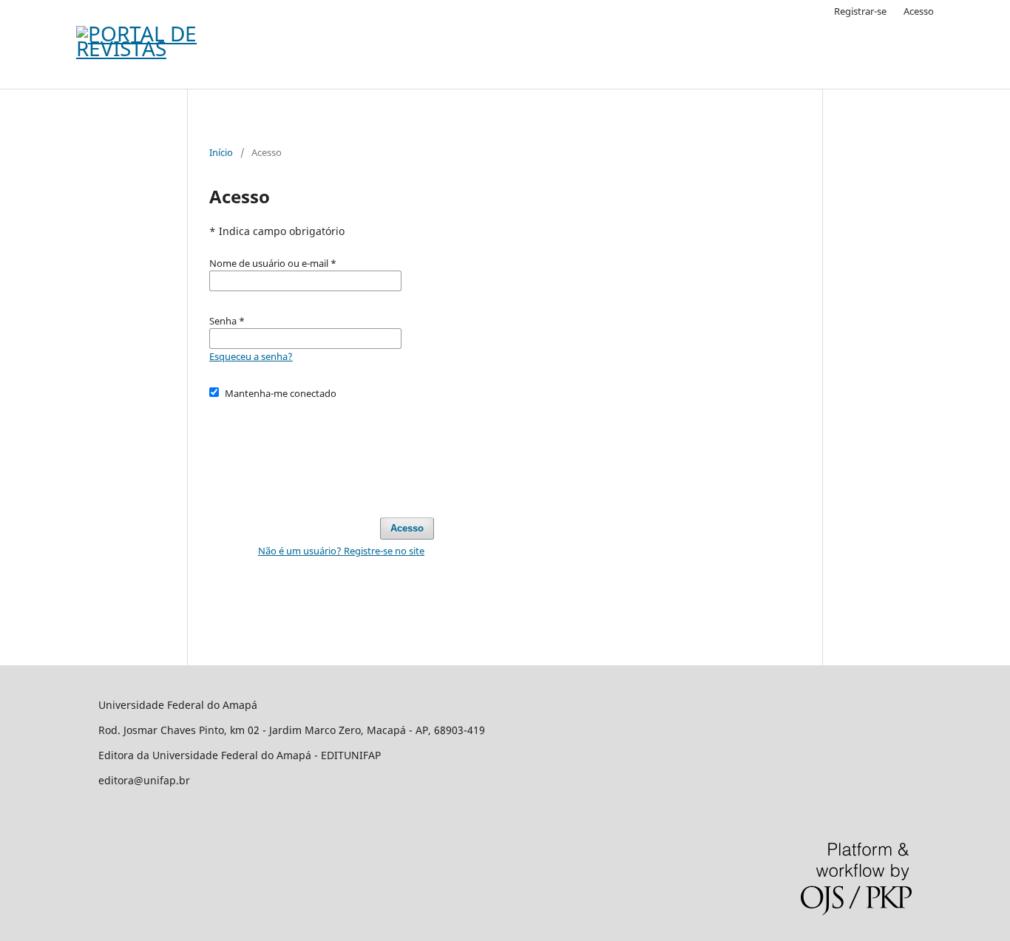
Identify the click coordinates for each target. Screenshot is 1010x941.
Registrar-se (860, 11)
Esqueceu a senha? (251, 356)
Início (221, 152)
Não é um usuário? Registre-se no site (341, 550)
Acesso (919, 11)
